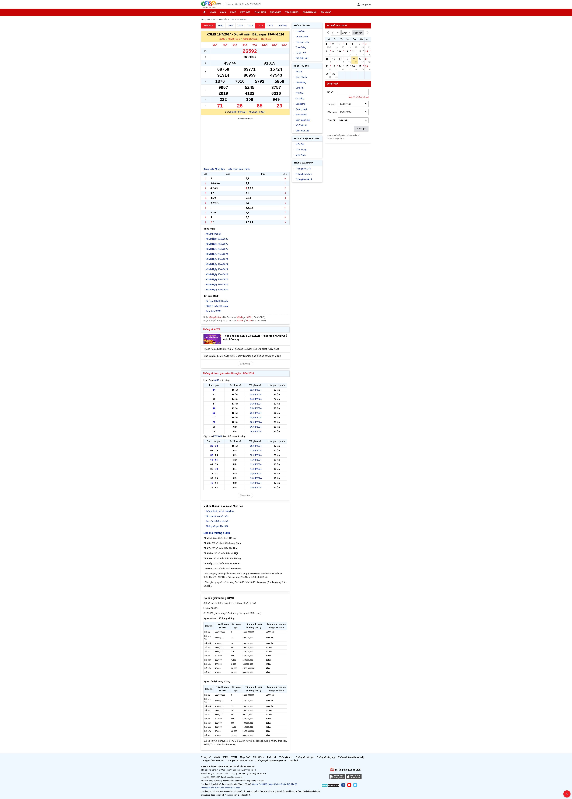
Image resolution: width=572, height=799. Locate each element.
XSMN (223, 12)
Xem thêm (245, 363)
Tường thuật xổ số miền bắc (220, 511)
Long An (299, 87)
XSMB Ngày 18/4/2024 (217, 259)
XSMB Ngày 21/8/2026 (217, 244)
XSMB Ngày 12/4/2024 (217, 289)
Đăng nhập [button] (366, 4)
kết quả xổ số (215, 317)
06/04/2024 (255, 413)
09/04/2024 (255, 427)
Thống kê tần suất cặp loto (239, 760)
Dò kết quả (361, 128)
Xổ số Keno (258, 757)
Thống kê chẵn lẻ (304, 179)
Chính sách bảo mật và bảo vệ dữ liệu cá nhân (220, 788)
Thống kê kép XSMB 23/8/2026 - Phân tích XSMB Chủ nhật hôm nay (255, 337)
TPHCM (300, 93)
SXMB (216, 380)
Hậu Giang (301, 82)
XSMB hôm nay (213, 234)
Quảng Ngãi (301, 109)
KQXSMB (217, 436)
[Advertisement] (245, 141)
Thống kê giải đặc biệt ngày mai (270, 760)
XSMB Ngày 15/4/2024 (217, 274)
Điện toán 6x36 (303, 120)
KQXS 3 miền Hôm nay (217, 306)
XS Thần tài (301, 125)
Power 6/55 (301, 114)
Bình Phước (301, 77)
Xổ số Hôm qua (301, 66)
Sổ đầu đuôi (310, 12)
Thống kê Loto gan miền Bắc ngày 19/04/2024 (228, 373)
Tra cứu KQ (292, 12)
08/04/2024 (255, 417)
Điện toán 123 (302, 130)
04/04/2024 (255, 394)
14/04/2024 (255, 469)
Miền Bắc (300, 144)
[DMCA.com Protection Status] (330, 785)
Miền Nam (301, 155)
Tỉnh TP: (331, 120)
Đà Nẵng (300, 98)
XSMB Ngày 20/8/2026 (217, 249)
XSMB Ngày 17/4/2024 (217, 264)
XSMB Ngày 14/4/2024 (217, 279)
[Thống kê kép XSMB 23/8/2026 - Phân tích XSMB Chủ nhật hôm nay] (212, 339)
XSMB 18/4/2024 (238, 112)
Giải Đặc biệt (302, 58)
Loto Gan (300, 31)
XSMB (213, 12)
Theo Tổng (301, 47)
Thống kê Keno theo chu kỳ (351, 757)
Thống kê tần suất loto (212, 760)
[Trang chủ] (204, 12)
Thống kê (275, 12)
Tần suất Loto (302, 42)
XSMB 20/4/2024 (257, 112)
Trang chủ (206, 757)
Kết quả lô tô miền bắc (217, 516)
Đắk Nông (300, 104)
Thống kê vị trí (286, 757)
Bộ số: (330, 92)
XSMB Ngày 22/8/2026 (217, 239)
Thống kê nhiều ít (304, 174)
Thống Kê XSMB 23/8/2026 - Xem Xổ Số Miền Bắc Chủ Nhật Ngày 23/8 (241, 349)
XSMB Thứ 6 (234, 39)
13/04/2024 (255, 450)
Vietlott (245, 12)
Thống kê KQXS (211, 329)
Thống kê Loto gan (305, 757)
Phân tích (260, 12)
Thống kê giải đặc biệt (217, 526)
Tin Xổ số (326, 12)
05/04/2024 (255, 403)
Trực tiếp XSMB (213, 311)
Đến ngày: (332, 112)
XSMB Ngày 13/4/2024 (217, 284)
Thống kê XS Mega (303, 163)
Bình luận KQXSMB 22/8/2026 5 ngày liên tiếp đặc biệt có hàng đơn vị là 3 (242, 356)
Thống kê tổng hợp (326, 757)
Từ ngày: (331, 104)
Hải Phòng (266, 39)
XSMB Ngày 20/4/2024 (217, 254)
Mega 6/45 (245, 757)
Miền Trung (301, 149)
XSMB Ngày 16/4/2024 (217, 269)
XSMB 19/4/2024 (251, 39)
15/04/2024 (255, 473)
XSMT (233, 12)
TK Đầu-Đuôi (302, 36)
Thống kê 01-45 (303, 168)
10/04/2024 (255, 431)
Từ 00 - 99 (301, 52)
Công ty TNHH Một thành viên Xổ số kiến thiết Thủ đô (274, 784)
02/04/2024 (255, 390)
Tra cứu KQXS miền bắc (217, 521)
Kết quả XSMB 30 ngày (217, 301)
